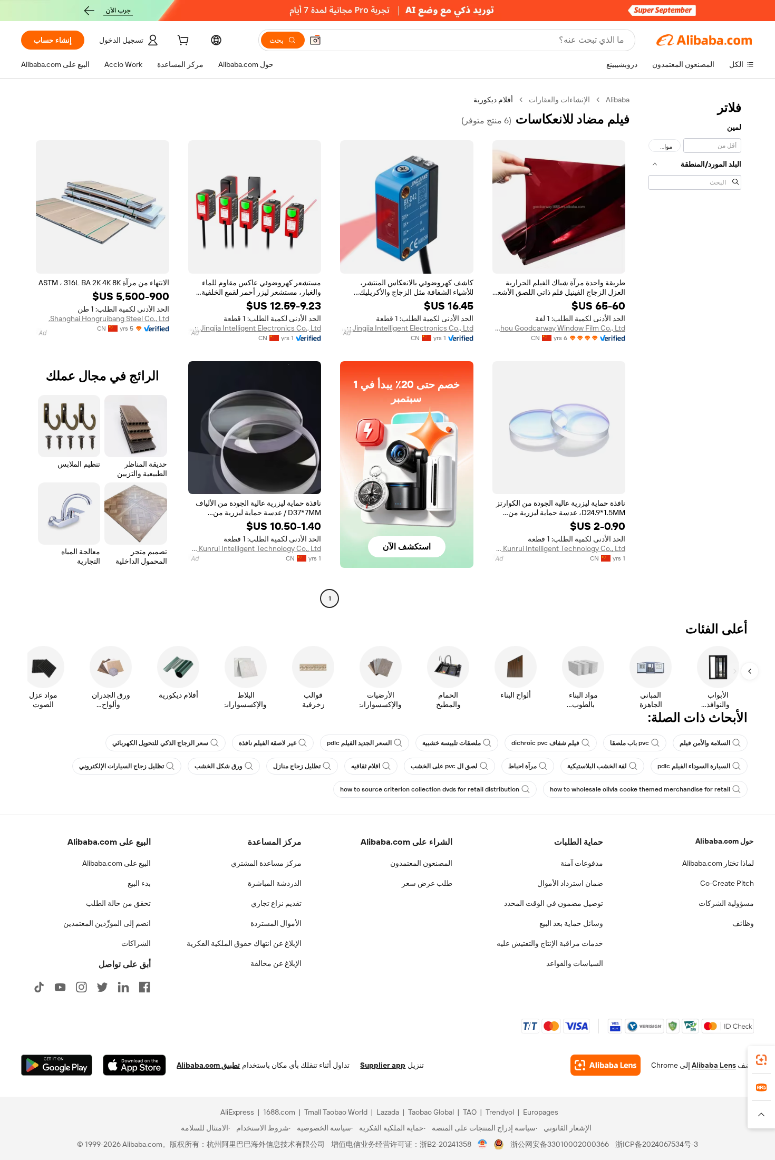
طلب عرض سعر (427, 883)
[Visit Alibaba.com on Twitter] (102, 987)
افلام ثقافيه (365, 766)
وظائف (743, 923)
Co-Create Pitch (727, 883)
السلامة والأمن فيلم (705, 743)
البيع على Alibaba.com (116, 863)
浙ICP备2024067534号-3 (656, 1144)
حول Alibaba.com (724, 841)
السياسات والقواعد (574, 963)
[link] (761, 1060)
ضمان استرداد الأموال (570, 883)
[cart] (182, 41)
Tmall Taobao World (335, 1112)
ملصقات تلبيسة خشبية (451, 743)
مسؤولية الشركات (726, 903)
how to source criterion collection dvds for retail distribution (429, 789)
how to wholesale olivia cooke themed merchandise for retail (640, 789)
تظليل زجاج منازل (297, 766)
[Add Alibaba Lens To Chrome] (605, 1065)
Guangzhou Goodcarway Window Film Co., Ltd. (559, 328)
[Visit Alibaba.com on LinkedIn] (123, 987)
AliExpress (237, 1112)
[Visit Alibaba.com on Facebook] (144, 987)
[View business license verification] (483, 1144)
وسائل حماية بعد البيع (571, 923)
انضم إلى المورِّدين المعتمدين (107, 923)
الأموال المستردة (276, 923)
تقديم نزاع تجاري (276, 903)
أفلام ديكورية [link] (493, 99)
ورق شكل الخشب (219, 766)
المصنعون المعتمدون (421, 863)
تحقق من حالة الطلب (118, 903)
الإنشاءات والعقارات (559, 99)
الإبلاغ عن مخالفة (276, 963)
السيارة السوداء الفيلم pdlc (693, 766)
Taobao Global (431, 1112)
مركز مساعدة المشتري (266, 863)
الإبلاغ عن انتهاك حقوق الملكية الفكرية (244, 943)
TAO (470, 1112)
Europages (540, 1112)
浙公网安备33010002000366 (559, 1144)
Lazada (387, 1112)
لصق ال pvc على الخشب (444, 766)
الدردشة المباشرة (275, 883)
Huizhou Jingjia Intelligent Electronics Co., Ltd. (406, 328)
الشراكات (136, 943)
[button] (315, 40)
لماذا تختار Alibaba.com (718, 863)
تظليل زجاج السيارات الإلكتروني (121, 766)
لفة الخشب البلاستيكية (597, 766)
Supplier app (382, 1065)
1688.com (279, 1112)
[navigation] (695, 350)
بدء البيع (139, 883)
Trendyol (500, 1112)
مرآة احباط (522, 766)
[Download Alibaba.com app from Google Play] (56, 1065)
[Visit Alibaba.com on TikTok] (39, 987)
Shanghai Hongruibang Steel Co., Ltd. (109, 318)
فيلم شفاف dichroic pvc (545, 743)
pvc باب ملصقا (629, 743)
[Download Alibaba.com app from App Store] (134, 1065)
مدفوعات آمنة (581, 863)
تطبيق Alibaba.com (208, 1065)
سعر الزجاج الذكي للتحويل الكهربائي (160, 743)
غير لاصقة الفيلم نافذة (267, 743)
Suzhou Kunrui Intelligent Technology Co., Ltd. (559, 548)
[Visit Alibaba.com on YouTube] (60, 987)
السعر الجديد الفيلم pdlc (359, 743)
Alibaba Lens (714, 1065)
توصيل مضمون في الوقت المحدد (553, 903)
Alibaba (617, 99)
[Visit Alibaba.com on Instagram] (81, 987)
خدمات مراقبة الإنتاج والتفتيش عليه (550, 943)
